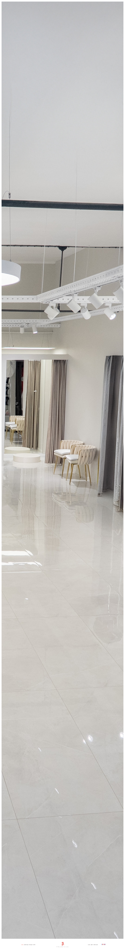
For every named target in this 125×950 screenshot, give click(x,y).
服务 (92, 944)
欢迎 (22, 944)
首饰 (34, 944)
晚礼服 (31, 944)
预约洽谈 (96, 944)
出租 (89, 944)
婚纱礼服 (26, 944)
